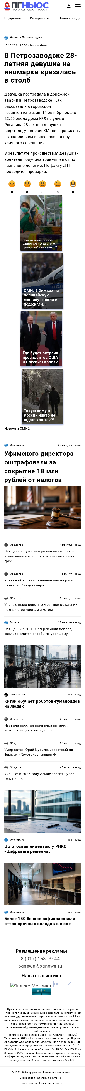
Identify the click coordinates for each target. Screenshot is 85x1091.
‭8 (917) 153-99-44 (40, 958)
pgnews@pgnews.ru (40, 966)
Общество (16, 544)
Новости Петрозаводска (26, 37)
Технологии (17, 694)
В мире (14, 622)
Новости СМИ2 (17, 428)
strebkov (42, 45)
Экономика (17, 445)
